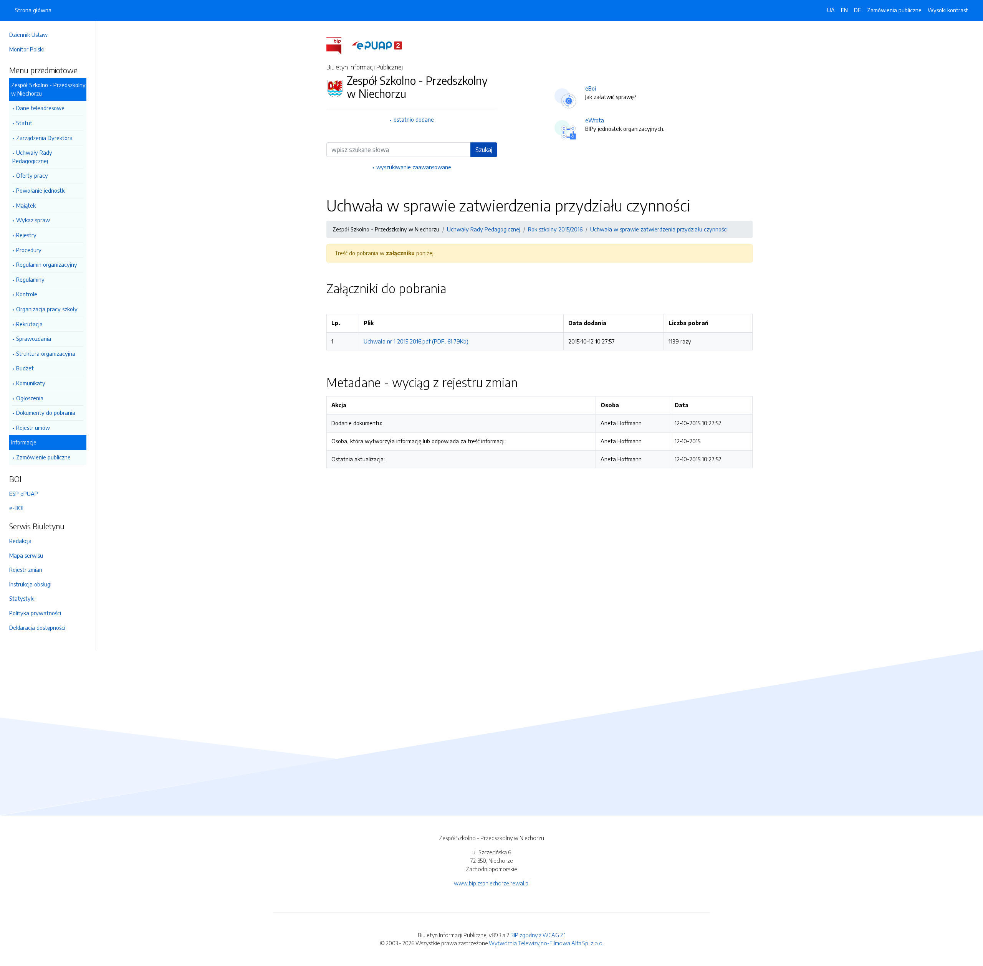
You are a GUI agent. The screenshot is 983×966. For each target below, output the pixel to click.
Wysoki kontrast (948, 10)
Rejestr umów (33, 427)
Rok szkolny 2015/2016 (555, 229)
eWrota (594, 120)
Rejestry (26, 234)
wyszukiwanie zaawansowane (413, 166)
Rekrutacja (29, 323)
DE (857, 10)
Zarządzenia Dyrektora (44, 137)
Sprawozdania (33, 338)
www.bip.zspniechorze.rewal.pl (492, 883)
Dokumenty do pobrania (45, 412)
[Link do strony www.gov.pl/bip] (338, 44)
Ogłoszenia (29, 398)
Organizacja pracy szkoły (47, 308)
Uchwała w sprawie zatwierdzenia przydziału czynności (659, 229)
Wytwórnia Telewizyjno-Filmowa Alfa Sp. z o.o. (546, 943)
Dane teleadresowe (40, 107)
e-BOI (16, 507)
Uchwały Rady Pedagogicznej (32, 156)
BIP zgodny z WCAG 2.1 (538, 934)
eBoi (590, 88)
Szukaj (483, 150)
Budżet (25, 368)
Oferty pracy (32, 175)
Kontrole (26, 294)
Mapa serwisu (26, 555)
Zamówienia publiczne (894, 10)
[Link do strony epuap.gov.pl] (377, 44)
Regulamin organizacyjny (46, 264)
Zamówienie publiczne (43, 457)
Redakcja (20, 540)
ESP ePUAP (23, 493)
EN (844, 10)
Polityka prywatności (35, 612)
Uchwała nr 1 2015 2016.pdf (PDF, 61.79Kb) (416, 341)
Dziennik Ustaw (28, 34)
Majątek (26, 205)
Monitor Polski (26, 49)
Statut (24, 122)
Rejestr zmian (25, 569)
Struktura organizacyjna (45, 353)
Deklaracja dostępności (37, 627)
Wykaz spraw (33, 219)
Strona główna (33, 10)
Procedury (28, 249)
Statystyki (22, 598)
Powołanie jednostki (41, 190)
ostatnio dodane (414, 119)
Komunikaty (30, 383)
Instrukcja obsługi (30, 584)
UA (831, 10)
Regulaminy (30, 279)
